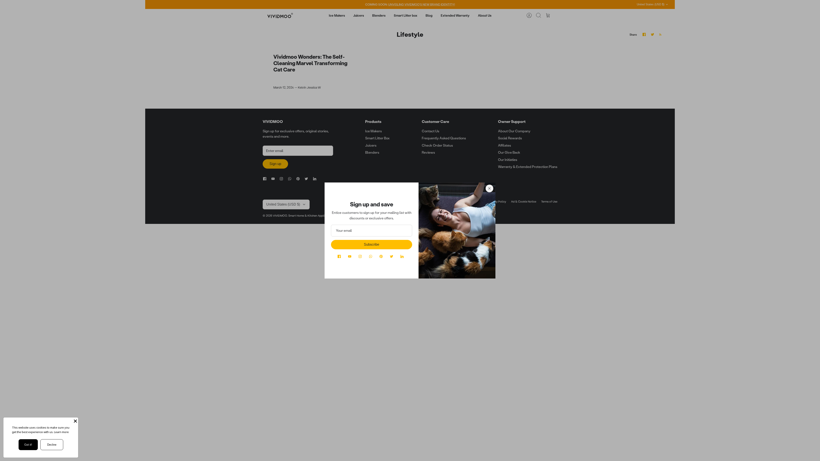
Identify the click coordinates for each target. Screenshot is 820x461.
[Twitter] (391, 256)
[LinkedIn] (402, 256)
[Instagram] (360, 256)
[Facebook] (339, 256)
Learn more (61, 432)
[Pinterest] (381, 256)
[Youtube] (350, 256)
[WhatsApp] (370, 256)
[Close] (489, 188)
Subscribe (371, 244)
